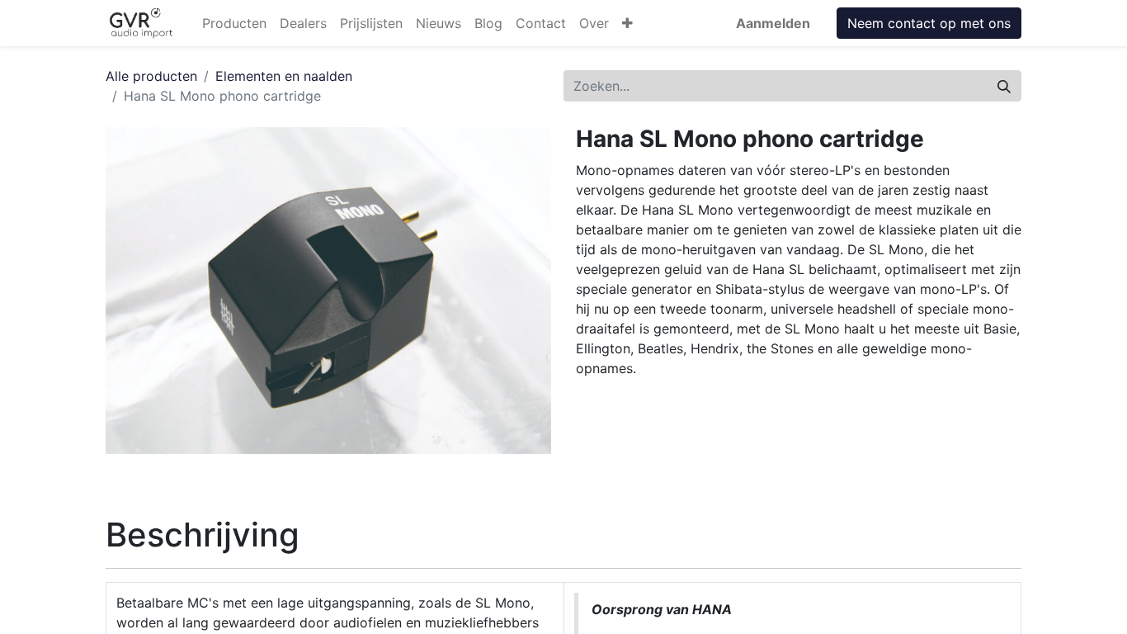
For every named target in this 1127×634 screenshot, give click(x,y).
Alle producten (151, 76)
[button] (627, 23)
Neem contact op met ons (929, 23)
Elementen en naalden (283, 76)
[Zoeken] (1004, 86)
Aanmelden (773, 23)
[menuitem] (234, 23)
